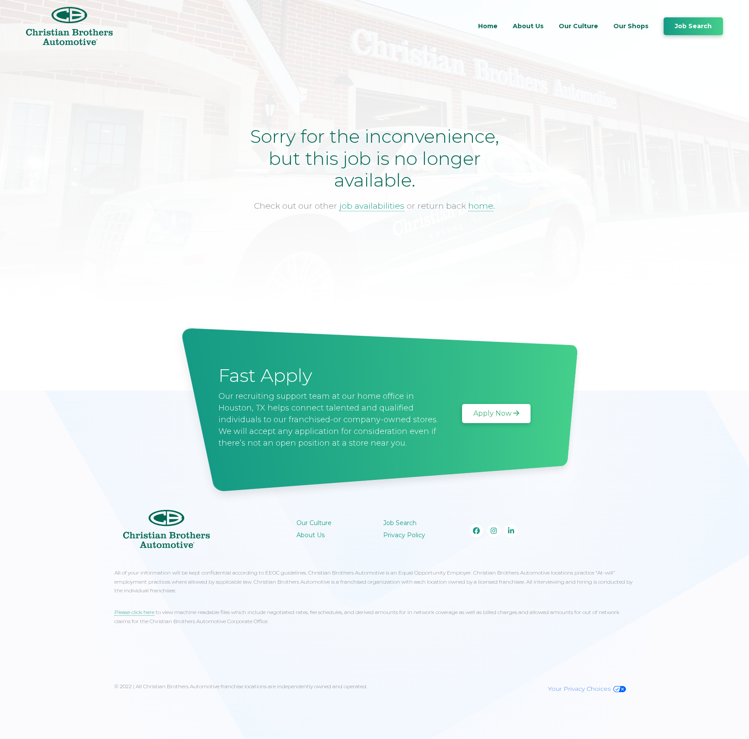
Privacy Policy (404, 535)
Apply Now (492, 413)
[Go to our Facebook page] (476, 530)
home (480, 206)
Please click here (134, 612)
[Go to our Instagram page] (493, 530)
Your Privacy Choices (579, 689)
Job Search (693, 26)
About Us (528, 26)
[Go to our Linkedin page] (511, 530)
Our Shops (630, 26)
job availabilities (371, 206)
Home (488, 26)
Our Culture (578, 26)
